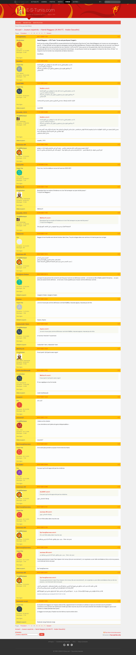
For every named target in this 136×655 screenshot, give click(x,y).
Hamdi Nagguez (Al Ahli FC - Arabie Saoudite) (60, 30)
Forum (67, 2)
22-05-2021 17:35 (42, 213)
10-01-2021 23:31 (42, 83)
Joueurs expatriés (31, 30)
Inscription (27, 23)
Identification (37, 23)
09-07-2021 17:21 (42, 417)
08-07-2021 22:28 (42, 324)
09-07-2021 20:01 (42, 444)
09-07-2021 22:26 (42, 547)
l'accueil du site (115, 635)
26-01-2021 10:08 (42, 144)
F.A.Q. (74, 641)
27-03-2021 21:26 (42, 164)
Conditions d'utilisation (63, 641)
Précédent (24, 33)
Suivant (49, 33)
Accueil (18, 23)
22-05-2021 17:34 (42, 187)
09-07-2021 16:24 (42, 397)
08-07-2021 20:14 (42, 274)
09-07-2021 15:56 (42, 370)
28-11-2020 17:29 (42, 36)
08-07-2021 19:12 (42, 254)
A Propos (51, 641)
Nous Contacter (83, 641)
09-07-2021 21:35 (42, 527)
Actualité (35, 2)
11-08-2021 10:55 (42, 601)
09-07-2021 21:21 (42, 507)
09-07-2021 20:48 (42, 486)
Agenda (44, 2)
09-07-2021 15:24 (42, 348)
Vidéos (60, 2)
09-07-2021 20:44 (42, 464)
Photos (52, 2)
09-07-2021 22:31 (42, 572)
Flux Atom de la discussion (113, 632)
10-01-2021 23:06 (42, 61)
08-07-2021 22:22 (42, 299)
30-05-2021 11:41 (42, 233)
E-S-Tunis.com (23, 2)
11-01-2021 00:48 (42, 112)
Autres (75, 2)
